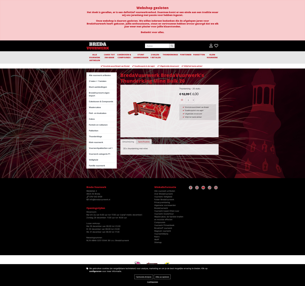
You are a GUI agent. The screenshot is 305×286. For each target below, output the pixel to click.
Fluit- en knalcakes (97, 113)
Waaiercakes (95, 107)
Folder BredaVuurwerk (164, 199)
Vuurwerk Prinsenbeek (164, 225)
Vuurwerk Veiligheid (163, 196)
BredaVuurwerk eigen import (99, 94)
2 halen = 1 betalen (97, 81)
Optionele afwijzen (143, 277)
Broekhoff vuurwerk (163, 228)
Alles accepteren (162, 277)
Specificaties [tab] (144, 142)
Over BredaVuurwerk (163, 194)
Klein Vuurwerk (212, 56)
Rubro (157, 236)
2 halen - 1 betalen (155, 56)
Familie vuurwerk (97, 165)
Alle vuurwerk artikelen (94, 57)
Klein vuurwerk (96, 142)
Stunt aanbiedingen (140, 56)
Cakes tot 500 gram (109, 56)
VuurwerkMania (161, 234)
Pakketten (199, 54)
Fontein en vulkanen (98, 125)
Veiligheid (93, 160)
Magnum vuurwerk (162, 231)
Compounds (159, 222)
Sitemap (158, 242)
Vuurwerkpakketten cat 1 (100, 148)
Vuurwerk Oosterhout (164, 214)
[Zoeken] (172, 46)
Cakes (92, 119)
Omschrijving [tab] (128, 142)
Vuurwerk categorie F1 (99, 154)
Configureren (152, 282)
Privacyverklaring (162, 202)
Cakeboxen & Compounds (124, 56)
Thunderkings (170, 54)
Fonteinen (185, 54)
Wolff (156, 239)
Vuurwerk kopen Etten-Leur (166, 211)
